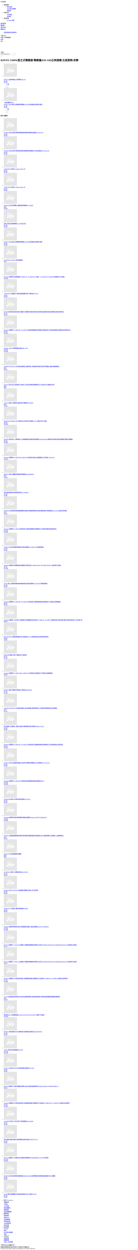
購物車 (2, 25)
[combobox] (69, 54)
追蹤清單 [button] (6, 32)
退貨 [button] (10, 32)
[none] (70, 127)
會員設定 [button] (14, 32)
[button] (69, 11)
